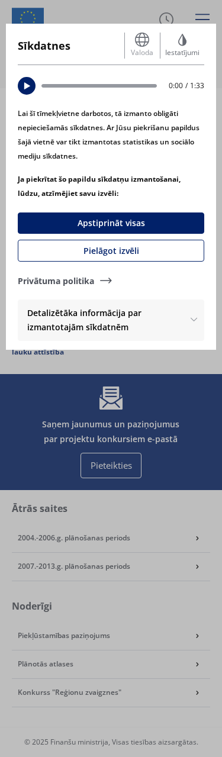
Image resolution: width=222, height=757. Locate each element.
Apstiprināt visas (111, 222)
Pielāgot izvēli (111, 250)
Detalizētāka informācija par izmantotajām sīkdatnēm (84, 320)
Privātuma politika (56, 280)
